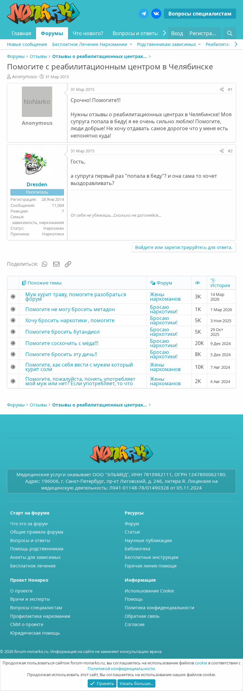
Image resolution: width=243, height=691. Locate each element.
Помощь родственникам (36, 549)
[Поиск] (229, 33)
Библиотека (137, 549)
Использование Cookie (149, 591)
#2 (230, 151)
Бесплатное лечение (33, 566)
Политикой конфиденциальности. (122, 668)
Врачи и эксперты (30, 599)
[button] (131, 44)
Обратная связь (142, 616)
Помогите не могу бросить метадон (70, 309)
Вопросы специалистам (200, 13)
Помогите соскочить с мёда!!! (61, 343)
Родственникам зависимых (166, 44)
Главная (21, 33)
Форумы (52, 33)
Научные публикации (148, 540)
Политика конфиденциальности (159, 608)
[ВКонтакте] (156, 14)
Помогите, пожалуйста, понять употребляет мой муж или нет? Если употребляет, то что (80, 381)
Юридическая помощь (35, 633)
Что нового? (88, 33)
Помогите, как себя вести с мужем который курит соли (79, 367)
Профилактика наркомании (40, 616)
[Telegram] (144, 14)
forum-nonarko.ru (31, 651)
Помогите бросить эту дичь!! (61, 354)
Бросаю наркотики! (164, 309)
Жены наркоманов (165, 296)
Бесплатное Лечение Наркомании (89, 44)
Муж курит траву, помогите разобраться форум (75, 296)
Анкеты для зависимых (35, 557)
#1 (230, 89)
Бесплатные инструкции (151, 557)
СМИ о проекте (26, 624)
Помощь (134, 599)
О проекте (21, 591)
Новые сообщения (27, 44)
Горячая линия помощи (151, 566)
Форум (132, 524)
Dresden (37, 184)
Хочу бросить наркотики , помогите (70, 320)
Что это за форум (28, 524)
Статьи (132, 532)
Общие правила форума (36, 532)
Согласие (135, 624)
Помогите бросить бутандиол (62, 331)
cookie (201, 663)
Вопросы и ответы (135, 33)
